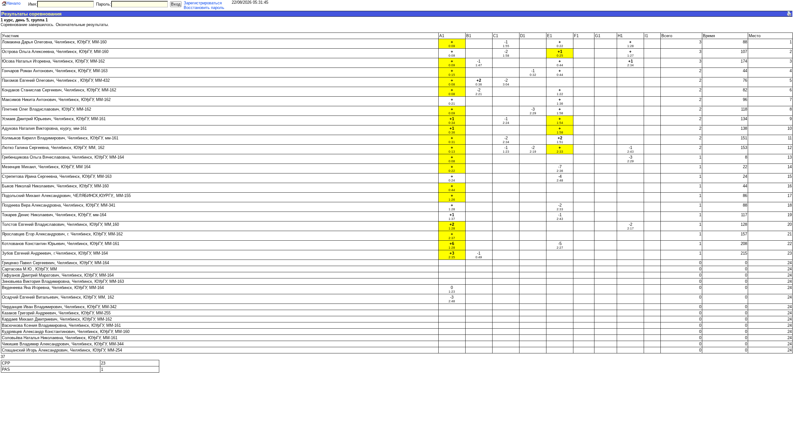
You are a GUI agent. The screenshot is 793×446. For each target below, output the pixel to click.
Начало (13, 3)
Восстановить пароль (204, 7)
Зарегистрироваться (203, 3)
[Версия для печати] (789, 13)
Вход (176, 4)
